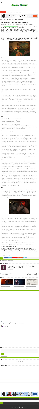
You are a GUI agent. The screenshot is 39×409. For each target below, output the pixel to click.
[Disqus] (19, 306)
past (22, 24)
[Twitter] (18, 361)
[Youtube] (20, 361)
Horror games (5, 260)
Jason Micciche (4, 24)
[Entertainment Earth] (19, 15)
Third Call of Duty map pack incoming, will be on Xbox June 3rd (32, 274)
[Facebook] (17, 361)
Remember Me (8, 354)
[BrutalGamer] (19, 5)
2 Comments (26, 24)
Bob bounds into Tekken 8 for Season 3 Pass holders (19, 287)
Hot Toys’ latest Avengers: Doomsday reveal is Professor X (6, 287)
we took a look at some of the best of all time (10, 26)
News (21, 24)
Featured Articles (18, 24)
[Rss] (15, 361)
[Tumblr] (24, 361)
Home (1, 19)
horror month (10, 260)
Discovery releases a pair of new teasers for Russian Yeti (7, 274)
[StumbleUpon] (22, 361)
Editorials (4, 19)
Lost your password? (4, 356)
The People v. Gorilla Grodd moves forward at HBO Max (31, 287)
